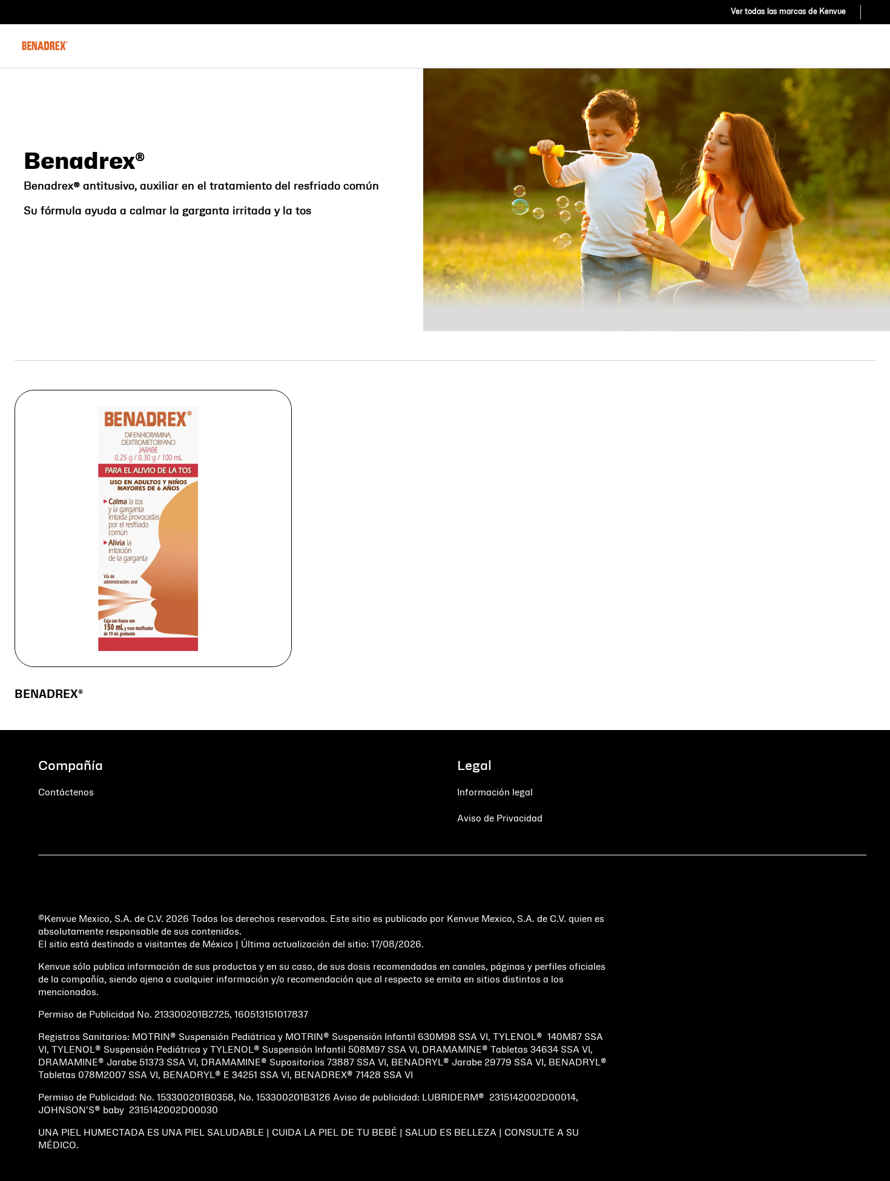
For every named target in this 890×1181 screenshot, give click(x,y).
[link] (788, 12)
